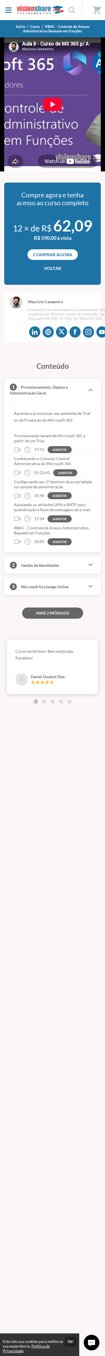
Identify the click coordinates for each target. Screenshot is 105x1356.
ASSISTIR (60, 450)
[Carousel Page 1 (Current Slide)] (36, 701)
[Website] (48, 332)
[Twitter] (61, 332)
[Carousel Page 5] (69, 701)
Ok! (70, 1341)
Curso (35, 26)
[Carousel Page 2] (44, 701)
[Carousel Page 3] (52, 701)
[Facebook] (75, 332)
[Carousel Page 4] (61, 701)
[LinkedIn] (34, 332)
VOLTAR (52, 268)
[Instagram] (88, 332)
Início (20, 26)
